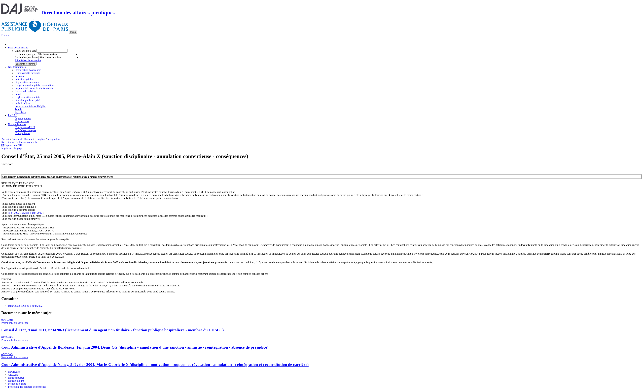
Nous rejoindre (16, 380)
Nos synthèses (22, 133)
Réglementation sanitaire (28, 97)
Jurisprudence (54, 139)
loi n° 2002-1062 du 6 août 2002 (25, 212)
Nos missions (22, 121)
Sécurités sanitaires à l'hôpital (30, 106)
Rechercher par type (25, 54)
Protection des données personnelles (27, 386)
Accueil (5, 139)
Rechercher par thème (26, 57)
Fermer (5, 35)
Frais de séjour (22, 103)
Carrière (28, 139)
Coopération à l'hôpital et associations (34, 85)
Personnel (20, 76)
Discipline (39, 139)
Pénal (18, 94)
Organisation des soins (27, 82)
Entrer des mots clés (25, 50)
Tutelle (18, 109)
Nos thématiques (17, 67)
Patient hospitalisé (24, 79)
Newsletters (14, 371)
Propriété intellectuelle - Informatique (34, 88)
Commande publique (26, 91)
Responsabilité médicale (27, 73)
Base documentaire (18, 47)
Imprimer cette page (11, 148)
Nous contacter (16, 377)
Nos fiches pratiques (25, 130)
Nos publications (17, 124)
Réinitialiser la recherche (28, 60)
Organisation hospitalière (28, 70)
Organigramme (23, 118)
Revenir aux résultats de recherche (19, 142)
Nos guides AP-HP (25, 127)
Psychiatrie (20, 112)
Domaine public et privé (27, 100)
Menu (73, 32)
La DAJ (12, 115)
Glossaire (13, 374)
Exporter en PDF (13, 145)
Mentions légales (17, 383)
